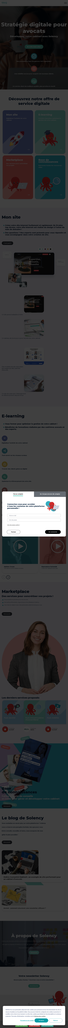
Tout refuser (34, 1025)
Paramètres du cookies (27, 1020)
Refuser (55, 1020)
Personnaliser (47, 1025)
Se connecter (53, 532)
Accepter (41, 1020)
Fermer (13, 532)
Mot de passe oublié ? (13, 525)
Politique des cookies (40, 1016)
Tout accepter (21, 1025)
